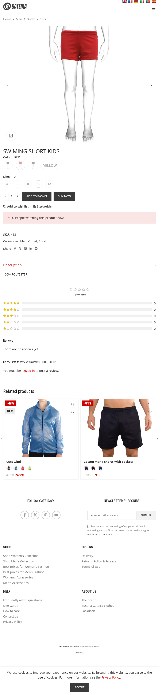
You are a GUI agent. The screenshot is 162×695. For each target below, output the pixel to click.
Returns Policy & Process (99, 561)
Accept (79, 687)
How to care (11, 611)
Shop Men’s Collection (18, 561)
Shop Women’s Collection (21, 556)
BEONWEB (79, 653)
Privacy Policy (12, 622)
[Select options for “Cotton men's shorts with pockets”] (150, 405)
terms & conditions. (102, 534)
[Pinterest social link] (25, 248)
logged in (28, 371)
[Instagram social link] (46, 515)
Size (6, 177)
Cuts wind (13, 462)
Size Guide (10, 606)
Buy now (64, 196)
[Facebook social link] (14, 248)
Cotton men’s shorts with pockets (108, 462)
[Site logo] (18, 6)
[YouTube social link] (56, 515)
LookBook (88, 611)
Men (19, 19)
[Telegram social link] (36, 248)
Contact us (10, 616)
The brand (89, 600)
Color (7, 157)
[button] (7, 85)
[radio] (8, 165)
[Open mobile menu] (153, 8)
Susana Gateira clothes (98, 606)
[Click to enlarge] (11, 136)
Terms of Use (91, 567)
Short (43, 19)
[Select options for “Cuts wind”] (72, 405)
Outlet (31, 19)
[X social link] (20, 248)
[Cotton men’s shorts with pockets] (118, 428)
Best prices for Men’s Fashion (24, 572)
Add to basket (36, 196)
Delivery (87, 556)
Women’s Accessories (18, 577)
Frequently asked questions (22, 600)
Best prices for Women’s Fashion (26, 567)
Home (7, 19)
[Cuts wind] (40, 428)
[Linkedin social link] (30, 248)
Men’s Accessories (16, 583)
